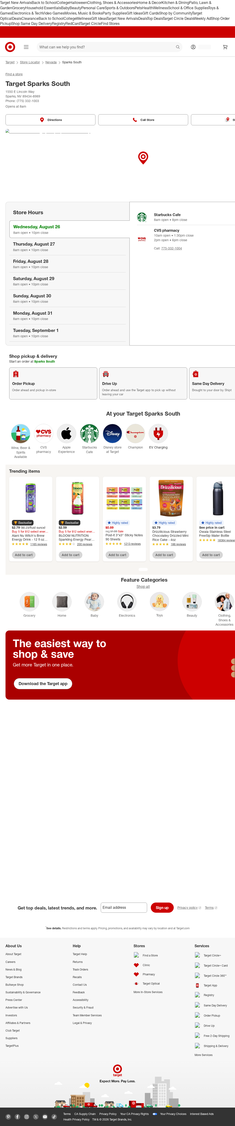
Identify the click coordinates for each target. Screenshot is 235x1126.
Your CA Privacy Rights (134, 1114)
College (63, 2)
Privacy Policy (108, 1114)
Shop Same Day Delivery (31, 23)
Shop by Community (175, 13)
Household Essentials (43, 8)
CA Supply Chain (85, 1114)
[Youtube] (45, 1117)
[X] (36, 1117)
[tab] (69, 229)
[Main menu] (26, 47)
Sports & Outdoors (120, 8)
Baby (65, 8)
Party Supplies (114, 13)
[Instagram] (26, 1117)
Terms (209, 907)
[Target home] (10, 47)
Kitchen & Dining (175, 2)
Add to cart (24, 555)
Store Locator (30, 62)
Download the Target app (43, 683)
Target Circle (90, 23)
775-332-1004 (171, 248)
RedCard (72, 23)
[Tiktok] (54, 1117)
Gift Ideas (134, 13)
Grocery (18, 8)
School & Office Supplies (188, 8)
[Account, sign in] (202, 47)
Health (147, 8)
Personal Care (93, 8)
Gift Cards (150, 13)
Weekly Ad (202, 18)
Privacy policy (187, 907)
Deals (16, 18)
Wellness (160, 8)
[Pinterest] (8, 1117)
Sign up (162, 907)
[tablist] (67, 274)
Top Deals (155, 18)
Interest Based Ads (202, 1114)
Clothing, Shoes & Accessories (112, 2)
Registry (58, 23)
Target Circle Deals (178, 18)
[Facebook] (17, 1117)
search (178, 47)
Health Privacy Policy (76, 1119)
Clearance (30, 18)
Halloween (78, 2)
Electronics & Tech (27, 13)
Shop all (143, 586)
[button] (23, 522)
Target (10, 62)
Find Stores (110, 23)
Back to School (44, 2)
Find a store (14, 74)
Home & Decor (149, 2)
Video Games (53, 13)
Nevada (51, 62)
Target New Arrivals (16, 2)
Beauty (75, 8)
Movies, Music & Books (83, 13)
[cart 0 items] (225, 47)
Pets (138, 8)
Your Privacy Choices (173, 1114)
